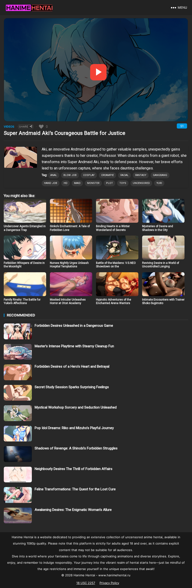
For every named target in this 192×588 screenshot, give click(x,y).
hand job (50, 183)
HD (65, 183)
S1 (182, 126)
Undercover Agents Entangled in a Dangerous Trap (25, 228)
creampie (107, 175)
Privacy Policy (109, 583)
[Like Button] (41, 126)
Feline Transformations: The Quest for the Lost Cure (75, 489)
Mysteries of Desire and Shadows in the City (157, 228)
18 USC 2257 (85, 583)
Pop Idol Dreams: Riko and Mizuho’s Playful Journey (74, 428)
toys (122, 183)
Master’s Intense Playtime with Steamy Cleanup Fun (74, 346)
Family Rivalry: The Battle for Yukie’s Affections (22, 301)
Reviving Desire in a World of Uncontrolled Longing (160, 264)
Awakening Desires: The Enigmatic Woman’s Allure (73, 510)
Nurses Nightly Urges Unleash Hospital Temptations (69, 264)
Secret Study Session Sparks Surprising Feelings (72, 387)
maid (77, 183)
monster (93, 183)
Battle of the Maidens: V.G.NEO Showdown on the (116, 264)
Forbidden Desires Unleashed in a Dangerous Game (74, 325)
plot (109, 183)
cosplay (89, 175)
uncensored (141, 183)
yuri (159, 183)
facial (124, 175)
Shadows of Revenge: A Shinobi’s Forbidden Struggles (76, 448)
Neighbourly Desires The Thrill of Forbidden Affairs (73, 469)
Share (23, 126)
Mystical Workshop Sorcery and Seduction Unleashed (76, 407)
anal (53, 175)
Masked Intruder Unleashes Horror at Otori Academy (68, 301)
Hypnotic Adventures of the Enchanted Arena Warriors (113, 301)
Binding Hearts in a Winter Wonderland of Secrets (113, 228)
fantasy (140, 175)
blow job (70, 175)
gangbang (160, 175)
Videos (9, 126)
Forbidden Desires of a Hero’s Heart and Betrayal (72, 366)
